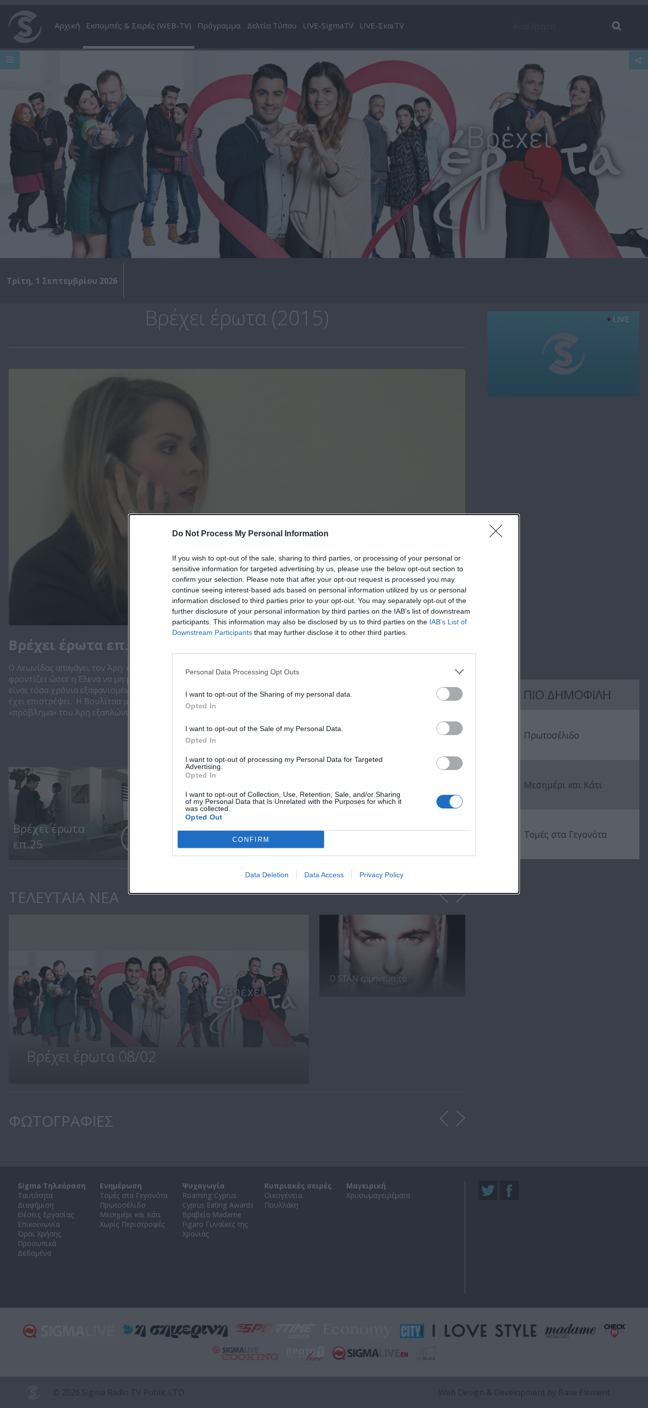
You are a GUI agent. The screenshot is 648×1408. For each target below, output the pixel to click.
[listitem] (324, 671)
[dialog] (324, 704)
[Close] (499, 534)
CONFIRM (251, 839)
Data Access (324, 875)
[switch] (449, 694)
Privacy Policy (381, 875)
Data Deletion (267, 875)
